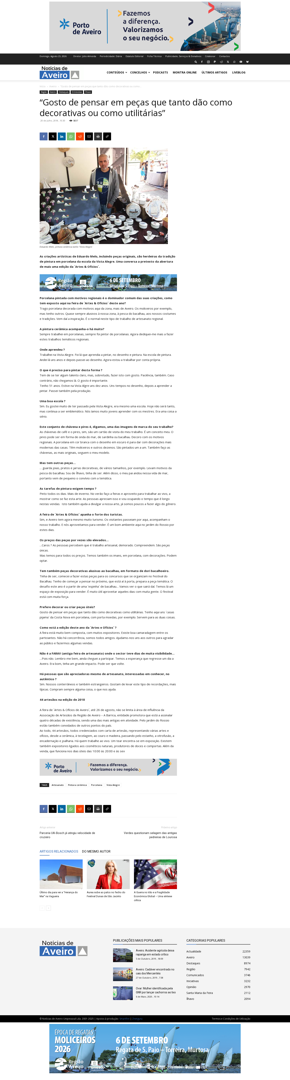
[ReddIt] (80, 136)
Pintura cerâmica (77, 784)
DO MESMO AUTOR (96, 851)
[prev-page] (42, 908)
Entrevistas (77, 92)
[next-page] (48, 908)
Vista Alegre (113, 784)
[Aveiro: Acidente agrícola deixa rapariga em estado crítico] (123, 955)
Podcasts (160, 72)
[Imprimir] (98, 136)
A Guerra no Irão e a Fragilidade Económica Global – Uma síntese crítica (153, 896)
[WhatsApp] (234, 62)
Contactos (224, 56)
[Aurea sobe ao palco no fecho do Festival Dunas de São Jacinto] (108, 874)
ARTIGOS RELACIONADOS (59, 851)
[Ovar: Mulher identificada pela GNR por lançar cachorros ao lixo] (123, 993)
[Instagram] (208, 62)
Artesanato (58, 784)
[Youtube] (241, 62)
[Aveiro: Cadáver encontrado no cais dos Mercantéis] (123, 974)
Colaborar (210, 56)
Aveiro (53, 86)
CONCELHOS (138, 72)
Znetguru (137, 1018)
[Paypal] (215, 62)
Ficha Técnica (154, 56)
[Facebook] (202, 62)
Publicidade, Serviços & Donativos (183, 56)
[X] (228, 62)
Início (43, 86)
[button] (196, 61)
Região (44, 92)
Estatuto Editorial (134, 56)
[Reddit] (221, 62)
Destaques (63, 92)
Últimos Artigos (214, 72)
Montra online (185, 72)
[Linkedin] (62, 136)
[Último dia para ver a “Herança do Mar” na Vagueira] (61, 874)
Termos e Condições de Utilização (231, 1018)
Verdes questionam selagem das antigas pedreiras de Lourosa (150, 835)
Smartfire (124, 1018)
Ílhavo (88, 92)
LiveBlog (238, 72)
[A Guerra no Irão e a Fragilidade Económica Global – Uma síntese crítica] (155, 874)
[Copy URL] (107, 136)
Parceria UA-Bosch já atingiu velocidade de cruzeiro (67, 835)
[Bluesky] (247, 62)
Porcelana (96, 784)
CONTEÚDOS (115, 72)
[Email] (89, 136)
